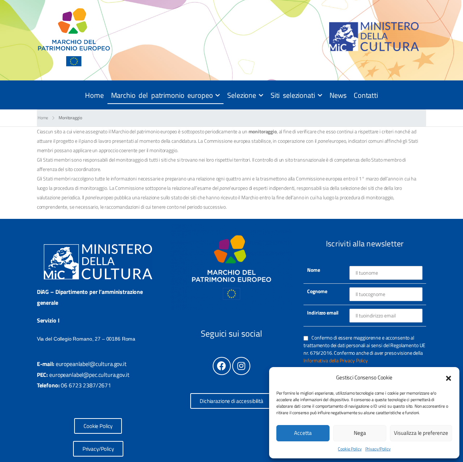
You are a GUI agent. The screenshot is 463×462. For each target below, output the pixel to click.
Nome (313, 270)
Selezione (241, 95)
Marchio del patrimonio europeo (162, 95)
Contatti (366, 95)
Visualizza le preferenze (421, 433)
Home (94, 95)
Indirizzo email (323, 312)
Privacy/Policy (378, 448)
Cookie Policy (349, 448)
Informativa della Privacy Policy (335, 360)
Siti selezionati (293, 95)
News (338, 95)
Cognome (317, 291)
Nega (360, 433)
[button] (448, 377)
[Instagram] (241, 366)
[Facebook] (222, 366)
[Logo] (74, 36)
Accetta (303, 433)
